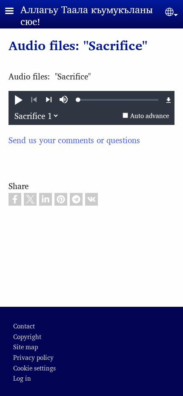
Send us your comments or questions (74, 139)
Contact (24, 325)
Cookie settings (34, 367)
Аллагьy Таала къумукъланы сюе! (86, 15)
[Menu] (14, 11)
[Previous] (33, 100)
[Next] (48, 100)
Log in (22, 377)
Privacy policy (33, 357)
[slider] (118, 100)
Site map (25, 346)
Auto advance (149, 115)
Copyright (27, 336)
